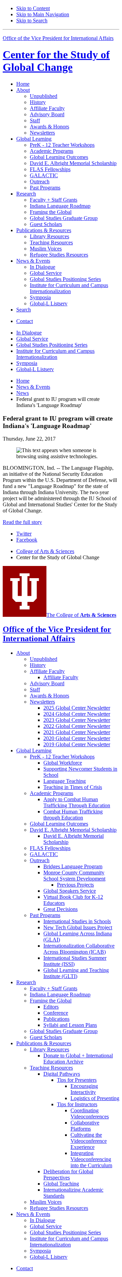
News (22, 393)
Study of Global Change (56, 60)
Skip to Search (31, 20)
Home (22, 84)
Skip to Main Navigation (42, 14)
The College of (81, 615)
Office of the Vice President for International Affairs (58, 38)
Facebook (26, 540)
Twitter (24, 533)
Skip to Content (33, 8)
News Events (33, 387)
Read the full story (22, 522)
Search (23, 309)
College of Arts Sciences (45, 551)
